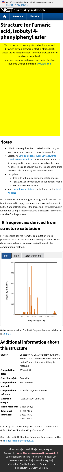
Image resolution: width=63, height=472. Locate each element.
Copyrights (9, 452)
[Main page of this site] (4, 16)
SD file (7, 333)
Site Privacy (15, 449)
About (33, 16)
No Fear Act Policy (41, 456)
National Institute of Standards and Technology (7, 10)
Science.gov (21, 467)
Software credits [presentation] (32, 255)
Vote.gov (43, 467)
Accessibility (28, 449)
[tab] (6, 256)
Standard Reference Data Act (18, 440)
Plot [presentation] (6, 255)
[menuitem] (4, 16)
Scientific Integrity (42, 460)
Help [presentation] (16, 255)
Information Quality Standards (22, 464)
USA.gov (33, 467)
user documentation (23, 188)
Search (17, 16)
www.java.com (44, 63)
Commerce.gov (47, 464)
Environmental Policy (21, 460)
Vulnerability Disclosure (18, 456)
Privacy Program (44, 449)
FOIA (53, 456)
